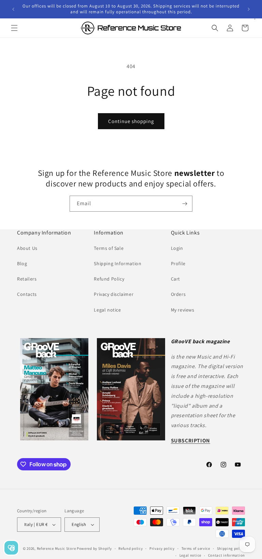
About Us (27, 248)
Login (177, 248)
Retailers (27, 279)
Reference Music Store (56, 548)
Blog (22, 263)
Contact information (226, 555)
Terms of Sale (108, 248)
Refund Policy (109, 279)
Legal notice (107, 310)
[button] (14, 27)
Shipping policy (231, 548)
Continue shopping (131, 121)
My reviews (182, 310)
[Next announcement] (248, 9)
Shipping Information (117, 263)
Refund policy (130, 548)
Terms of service (195, 548)
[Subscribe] (184, 204)
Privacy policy (162, 548)
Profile (178, 263)
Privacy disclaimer (113, 294)
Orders (178, 294)
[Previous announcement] (13, 9)
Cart (175, 279)
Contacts (27, 294)
